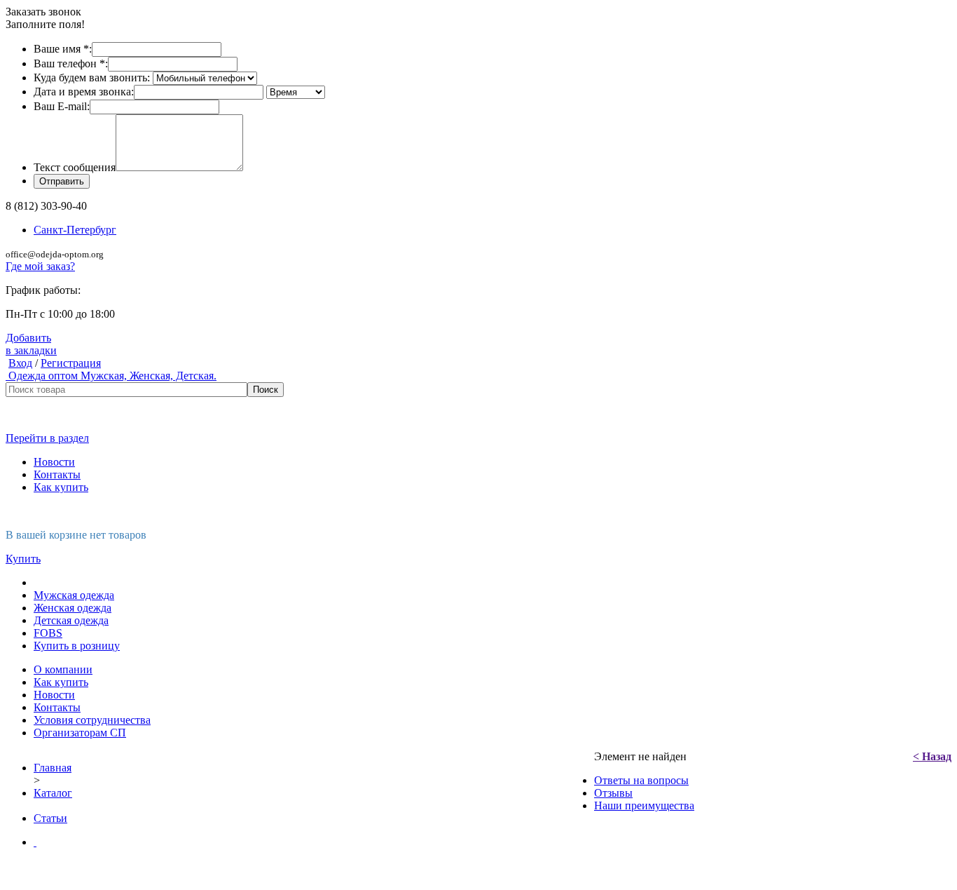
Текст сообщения (75, 167)
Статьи (50, 818)
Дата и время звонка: (84, 91)
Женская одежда (72, 608)
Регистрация (71, 363)
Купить (23, 559)
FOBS (48, 633)
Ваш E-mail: (62, 106)
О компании (63, 669)
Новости (54, 462)
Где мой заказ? (40, 266)
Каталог (53, 793)
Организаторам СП (80, 733)
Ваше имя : (63, 49)
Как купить (61, 487)
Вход (20, 363)
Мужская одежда (74, 595)
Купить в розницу (77, 646)
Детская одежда (71, 620)
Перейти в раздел (47, 438)
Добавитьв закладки (31, 344)
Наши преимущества (644, 805)
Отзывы (613, 793)
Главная (52, 768)
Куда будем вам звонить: (92, 77)
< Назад (932, 756)
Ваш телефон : (71, 63)
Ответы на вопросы (641, 780)
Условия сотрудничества (92, 720)
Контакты (57, 474)
